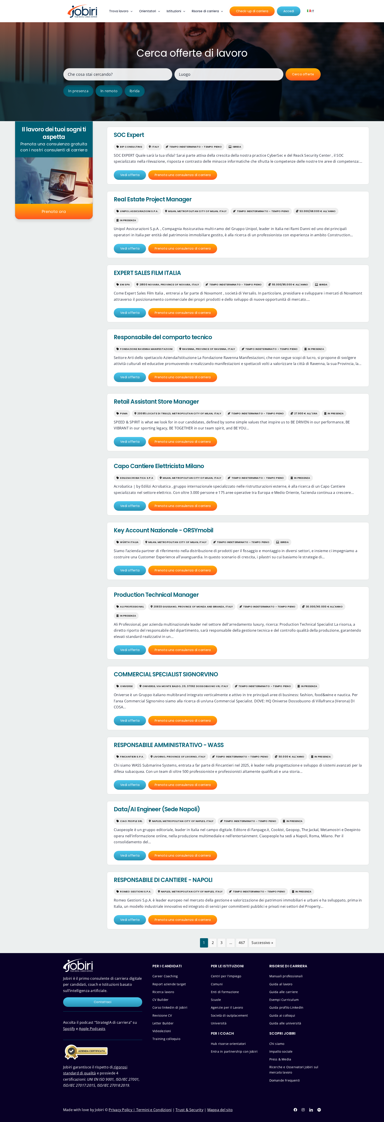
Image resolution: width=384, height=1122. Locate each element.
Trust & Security (189, 1109)
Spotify (69, 1028)
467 (242, 942)
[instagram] (303, 1110)
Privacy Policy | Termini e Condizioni (140, 1109)
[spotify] (319, 1110)
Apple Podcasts (92, 1028)
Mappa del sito (220, 1109)
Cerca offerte (303, 74)
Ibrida (135, 90)
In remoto (109, 90)
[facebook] (295, 1110)
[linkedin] (311, 1110)
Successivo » (262, 942)
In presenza (78, 90)
